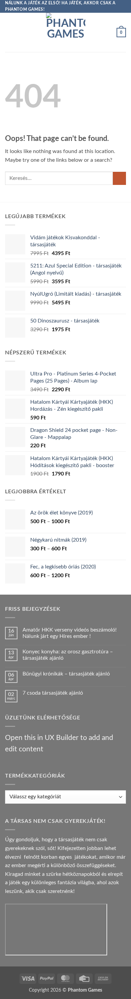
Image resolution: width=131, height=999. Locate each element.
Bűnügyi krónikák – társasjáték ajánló (66, 674)
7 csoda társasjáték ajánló (53, 693)
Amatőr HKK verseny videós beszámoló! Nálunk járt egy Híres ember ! (70, 633)
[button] (9, 32)
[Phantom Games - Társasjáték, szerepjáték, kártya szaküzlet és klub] (65, 32)
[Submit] (119, 178)
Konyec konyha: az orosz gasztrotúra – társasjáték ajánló (68, 655)
